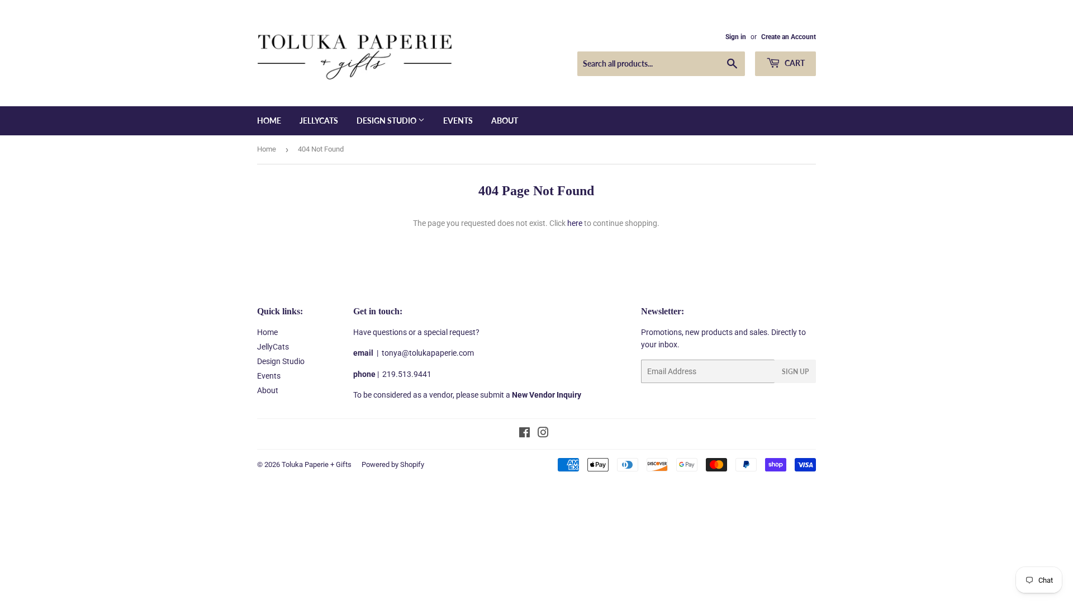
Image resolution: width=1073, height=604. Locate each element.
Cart (794, 63)
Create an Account (788, 37)
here (574, 223)
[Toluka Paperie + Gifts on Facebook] (524, 434)
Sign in (735, 37)
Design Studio (387, 120)
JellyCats (319, 120)
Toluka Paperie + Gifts (317, 464)
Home (269, 120)
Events (458, 120)
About (504, 120)
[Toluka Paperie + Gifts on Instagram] (543, 434)
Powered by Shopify (393, 464)
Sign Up (795, 371)
